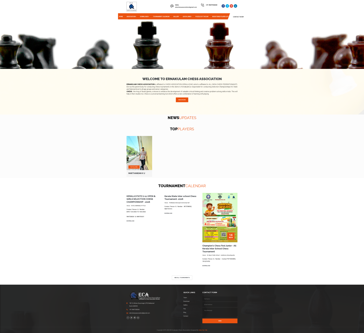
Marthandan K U (136, 173)
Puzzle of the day (201, 16)
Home (121, 16)
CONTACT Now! (238, 17)
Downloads (144, 16)
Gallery (176, 16)
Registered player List (220, 16)
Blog (184, 312)
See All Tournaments (182, 277)
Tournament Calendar (161, 16)
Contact (185, 316)
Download (130, 221)
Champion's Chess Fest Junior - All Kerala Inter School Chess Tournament (219, 248)
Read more (182, 99)
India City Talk (203, 330)
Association (131, 16)
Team (185, 297)
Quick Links (187, 16)
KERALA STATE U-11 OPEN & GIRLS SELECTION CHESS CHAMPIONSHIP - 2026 (141, 199)
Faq (184, 308)
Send (220, 321)
